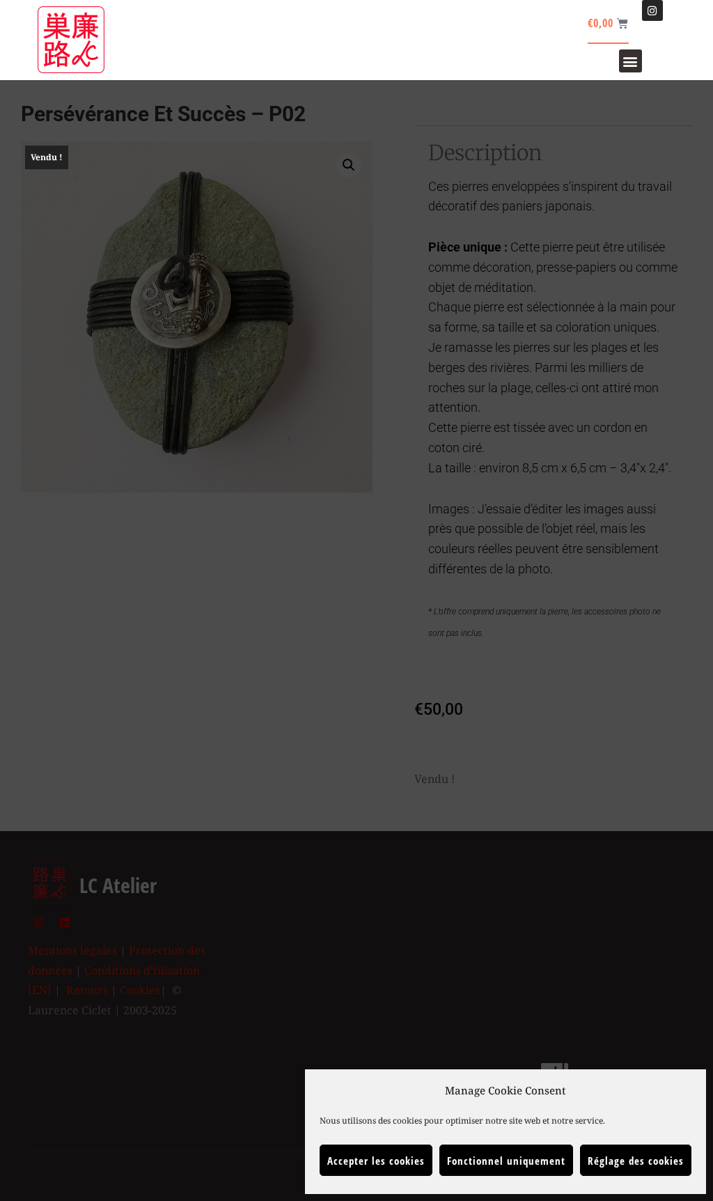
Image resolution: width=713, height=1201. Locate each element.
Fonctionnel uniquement (506, 1161)
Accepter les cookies (376, 1161)
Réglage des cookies (636, 1161)
